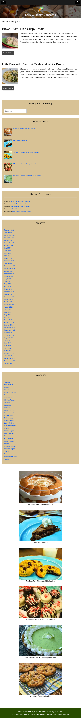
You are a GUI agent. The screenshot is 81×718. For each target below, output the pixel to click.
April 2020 (7, 256)
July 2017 (7, 340)
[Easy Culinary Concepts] (40, 12)
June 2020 (7, 250)
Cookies (7, 402)
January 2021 (8, 232)
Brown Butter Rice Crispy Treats (23, 29)
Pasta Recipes (9, 431)
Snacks (6, 451)
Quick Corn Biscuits (18, 209)
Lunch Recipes (9, 423)
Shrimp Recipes (9, 449)
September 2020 (9, 243)
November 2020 (9, 238)
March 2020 (8, 258)
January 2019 (8, 294)
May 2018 (7, 315)
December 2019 (9, 266)
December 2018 (9, 297)
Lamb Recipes (9, 420)
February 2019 (9, 291)
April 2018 (7, 317)
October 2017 (8, 333)
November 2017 (9, 330)
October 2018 (8, 302)
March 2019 (8, 289)
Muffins (6, 428)
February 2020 (9, 261)
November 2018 (9, 299)
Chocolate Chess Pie (41, 543)
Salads (6, 443)
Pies (5, 436)
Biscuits (6, 387)
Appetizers (7, 382)
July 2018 (7, 309)
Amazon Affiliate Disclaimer (50, 714)
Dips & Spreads (9, 413)
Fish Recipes (8, 418)
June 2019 (7, 281)
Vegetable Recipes (10, 456)
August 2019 (8, 276)
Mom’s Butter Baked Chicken (20, 201)
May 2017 (7, 345)
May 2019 (7, 284)
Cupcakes (7, 405)
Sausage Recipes (10, 446)
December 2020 (9, 235)
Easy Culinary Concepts (39, 712)
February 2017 (9, 353)
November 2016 (9, 361)
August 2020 (8, 245)
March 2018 (8, 320)
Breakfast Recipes (10, 392)
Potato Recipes (9, 441)
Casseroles (8, 397)
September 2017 (9, 335)
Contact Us (66, 714)
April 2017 (7, 348)
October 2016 (8, 363)
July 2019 (7, 279)
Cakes (6, 395)
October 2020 (8, 240)
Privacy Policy (33, 714)
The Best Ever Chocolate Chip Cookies (40, 581)
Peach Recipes (9, 433)
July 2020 (7, 248)
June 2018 (7, 312)
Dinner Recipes (9, 410)
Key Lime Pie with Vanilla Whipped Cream (40, 658)
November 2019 (9, 268)
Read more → (8, 53)
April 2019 (7, 286)
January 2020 (8, 263)
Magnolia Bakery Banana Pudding (40, 504)
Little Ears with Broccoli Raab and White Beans (33, 64)
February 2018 (9, 322)
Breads (6, 390)
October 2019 (8, 271)
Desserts (7, 408)
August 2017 (8, 338)
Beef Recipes (8, 384)
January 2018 (8, 325)
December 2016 (9, 358)
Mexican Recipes (10, 426)
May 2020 (7, 253)
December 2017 (9, 327)
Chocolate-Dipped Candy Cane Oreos (40, 619)
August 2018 (8, 307)
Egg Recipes (8, 415)
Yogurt (6, 459)
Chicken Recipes (9, 400)
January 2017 (8, 356)
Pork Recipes (8, 438)
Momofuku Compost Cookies (40, 696)
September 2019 (9, 273)
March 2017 (8, 350)
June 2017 (7, 343)
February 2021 (9, 230)
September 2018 (9, 304)
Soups (6, 454)
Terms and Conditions (19, 714)
